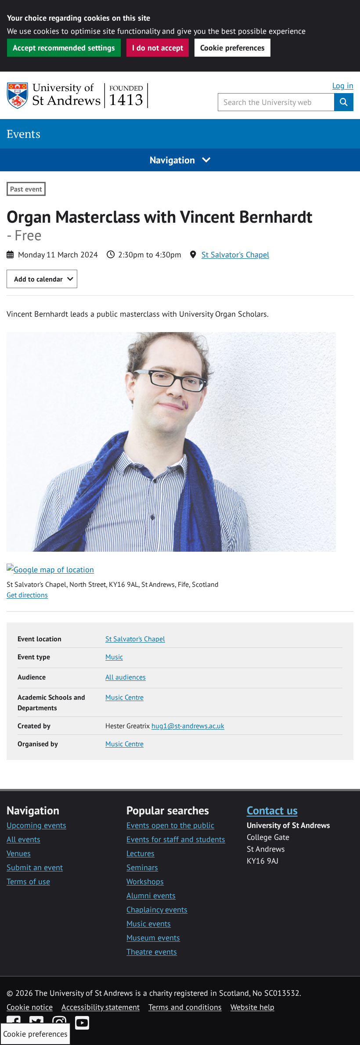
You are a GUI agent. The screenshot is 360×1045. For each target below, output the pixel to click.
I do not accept (157, 48)
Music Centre (124, 697)
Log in (342, 85)
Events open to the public (170, 825)
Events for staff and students (175, 839)
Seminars (142, 867)
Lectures (140, 853)
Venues (19, 853)
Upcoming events (36, 825)
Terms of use (28, 881)
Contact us (272, 810)
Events (23, 133)
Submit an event (35, 867)
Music (114, 656)
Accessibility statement (100, 1007)
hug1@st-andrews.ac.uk (187, 725)
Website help (252, 1007)
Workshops (145, 881)
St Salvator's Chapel (235, 254)
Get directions (27, 594)
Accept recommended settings (64, 48)
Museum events (153, 938)
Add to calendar (38, 279)
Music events (148, 923)
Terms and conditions (185, 1007)
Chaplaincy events (156, 909)
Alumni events (151, 895)
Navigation (174, 160)
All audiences (125, 677)
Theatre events (151, 952)
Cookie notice (30, 1007)
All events (23, 839)
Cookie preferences (232, 48)
